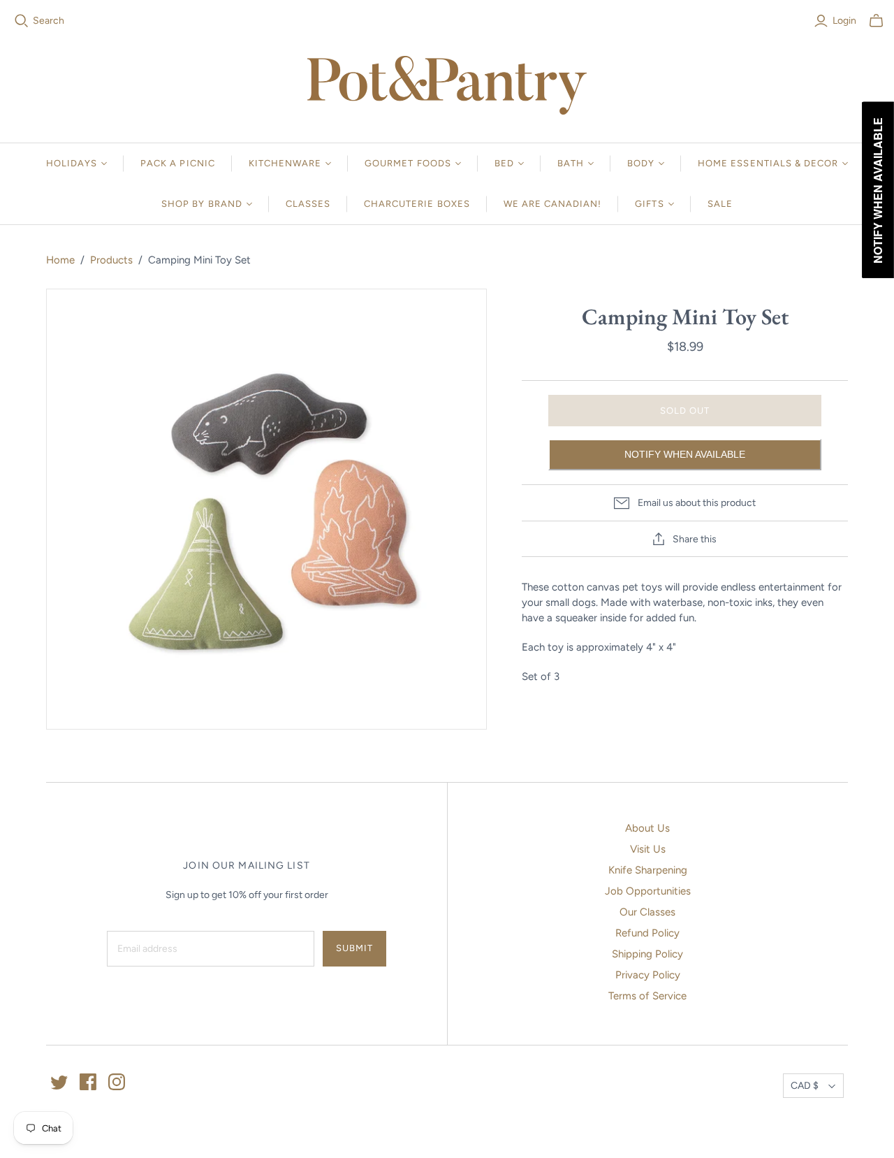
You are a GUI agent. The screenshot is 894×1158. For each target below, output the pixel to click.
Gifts (649, 203)
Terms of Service (647, 996)
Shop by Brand (201, 203)
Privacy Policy (647, 975)
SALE (720, 203)
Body (640, 163)
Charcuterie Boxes (417, 203)
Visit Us (648, 849)
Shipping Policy (647, 954)
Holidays (71, 163)
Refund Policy (647, 933)
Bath (570, 163)
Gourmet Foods (408, 163)
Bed (504, 163)
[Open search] (22, 21)
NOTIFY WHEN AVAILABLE (684, 454)
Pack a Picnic (177, 163)
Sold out (685, 410)
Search (48, 21)
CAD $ (805, 1086)
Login (844, 21)
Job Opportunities (648, 891)
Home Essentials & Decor (768, 163)
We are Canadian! (553, 203)
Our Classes (647, 912)
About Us (647, 828)
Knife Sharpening (647, 870)
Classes (308, 203)
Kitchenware (285, 163)
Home (60, 260)
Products (111, 260)
